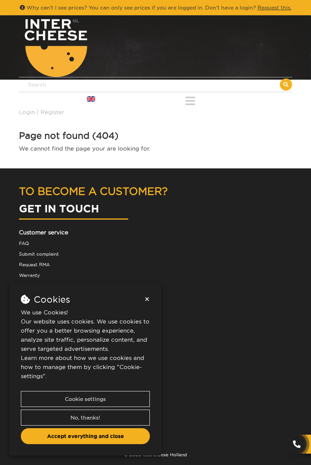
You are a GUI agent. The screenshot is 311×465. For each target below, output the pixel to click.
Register (52, 112)
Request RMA (34, 264)
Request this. (275, 8)
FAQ (24, 243)
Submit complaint (39, 253)
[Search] (286, 85)
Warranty (29, 275)
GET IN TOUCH (59, 208)
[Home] (87, 48)
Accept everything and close (85, 436)
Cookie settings (85, 399)
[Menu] (190, 99)
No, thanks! (85, 418)
